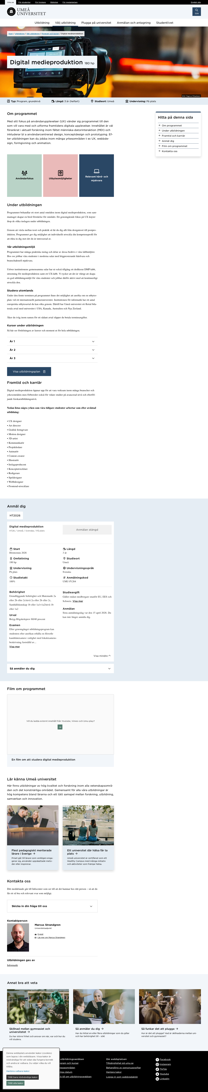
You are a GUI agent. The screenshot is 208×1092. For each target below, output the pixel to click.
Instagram (165, 1064)
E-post (40, 934)
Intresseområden (66, 1067)
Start (10, 33)
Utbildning (42, 22)
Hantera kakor (114, 1072)
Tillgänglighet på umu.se (119, 1063)
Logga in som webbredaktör (122, 1076)
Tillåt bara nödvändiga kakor (23, 1077)
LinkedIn (164, 1078)
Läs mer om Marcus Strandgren (51, 937)
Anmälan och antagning (134, 22)
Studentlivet (164, 22)
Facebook (165, 1059)
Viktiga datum (64, 1072)
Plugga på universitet (96, 22)
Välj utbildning (65, 22)
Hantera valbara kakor (18, 1071)
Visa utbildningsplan (27, 371)
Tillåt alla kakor (15, 1083)
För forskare (40, 2)
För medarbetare (70, 2)
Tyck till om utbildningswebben (74, 1076)
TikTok (163, 1069)
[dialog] (31, 1068)
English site (196, 2)
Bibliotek (54, 2)
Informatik (12, 965)
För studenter (24, 2)
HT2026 (15, 515)
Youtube (164, 1073)
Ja (60, 727)
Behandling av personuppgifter (123, 1067)
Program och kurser (50, 33)
